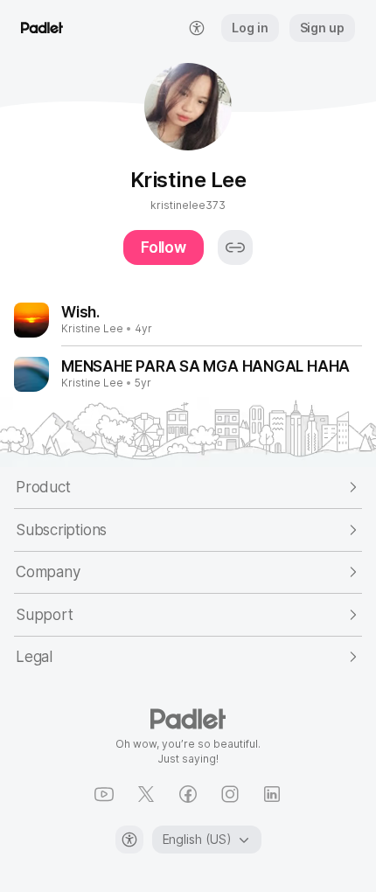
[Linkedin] (271, 794)
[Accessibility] (129, 840)
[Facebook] (188, 794)
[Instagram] (229, 794)
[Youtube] (104, 794)
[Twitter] (146, 794)
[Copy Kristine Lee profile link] (235, 247)
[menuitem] (197, 28)
